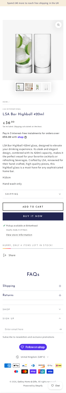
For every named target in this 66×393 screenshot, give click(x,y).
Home (5, 102)
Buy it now (33, 216)
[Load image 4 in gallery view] (46, 87)
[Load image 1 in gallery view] (20, 87)
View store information (19, 234)
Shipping (18, 126)
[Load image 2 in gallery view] (29, 87)
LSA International (12, 109)
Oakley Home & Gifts (27, 381)
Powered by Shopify (33, 385)
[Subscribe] (61, 329)
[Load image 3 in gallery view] (37, 87)
